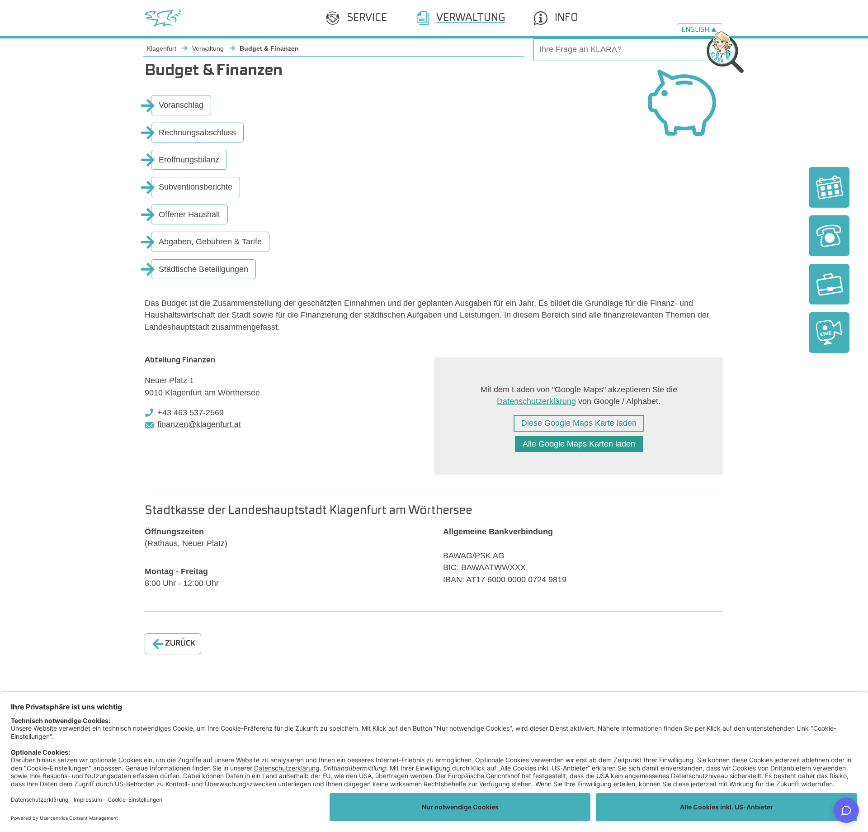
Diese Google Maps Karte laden (579, 423)
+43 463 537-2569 (190, 412)
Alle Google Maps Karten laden (579, 443)
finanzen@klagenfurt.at (199, 424)
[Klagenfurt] (163, 18)
